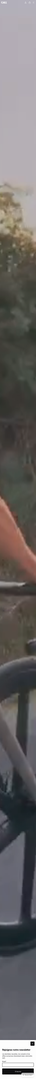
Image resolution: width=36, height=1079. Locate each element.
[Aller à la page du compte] (26, 2)
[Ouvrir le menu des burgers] (34, 2)
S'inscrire (18, 1071)
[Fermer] (32, 1044)
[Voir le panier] (30, 2)
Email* (4, 1061)
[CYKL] (4, 2)
